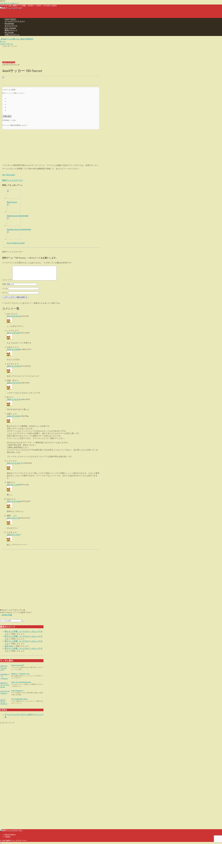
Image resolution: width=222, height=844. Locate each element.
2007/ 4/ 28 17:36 (13, 518)
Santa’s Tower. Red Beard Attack (21, 682)
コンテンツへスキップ (9, 3)
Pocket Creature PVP (17, 665)
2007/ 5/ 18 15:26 (13, 501)
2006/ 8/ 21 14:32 (13, 535)
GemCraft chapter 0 (17, 691)
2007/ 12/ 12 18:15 (14, 463)
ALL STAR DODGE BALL (19, 699)
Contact (7, 837)
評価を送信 (7, 116)
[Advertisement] (50, 53)
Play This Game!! (8, 175)
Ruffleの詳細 (7, 615)
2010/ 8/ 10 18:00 (13, 349)
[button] (23, 621)
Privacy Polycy (10, 834)
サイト (5, 293)
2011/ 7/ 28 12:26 (13, 333)
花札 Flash (9, 646)
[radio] (53, 98)
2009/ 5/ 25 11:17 (13, 383)
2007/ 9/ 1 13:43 (13, 485)
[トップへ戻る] (1, 843)
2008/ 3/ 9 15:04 (13, 416)
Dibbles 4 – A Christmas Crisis (20, 674)
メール (5, 288)
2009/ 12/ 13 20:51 (14, 366)
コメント (7, 280)
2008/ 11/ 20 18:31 (14, 399)
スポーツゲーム (8, 62)
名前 (4, 284)
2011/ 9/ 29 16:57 (13, 316)
